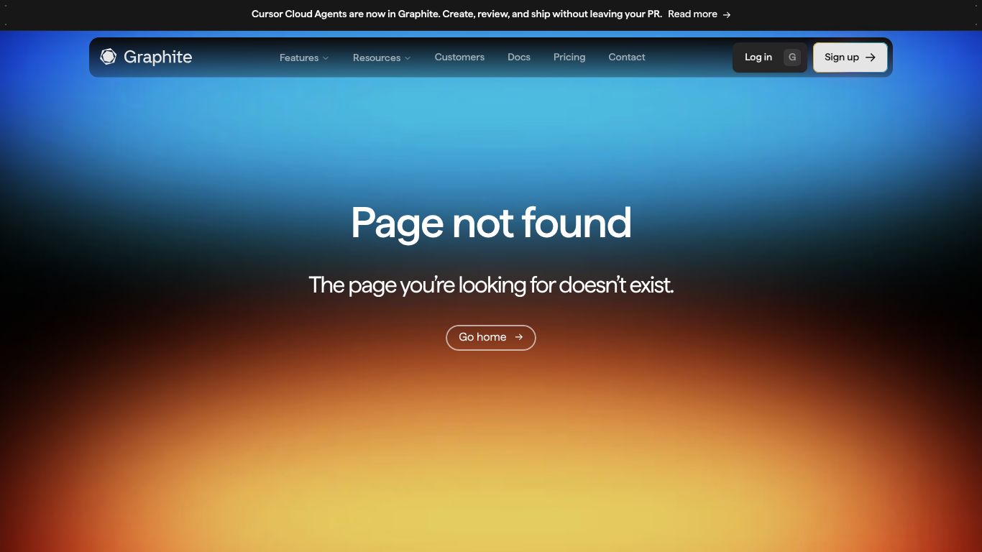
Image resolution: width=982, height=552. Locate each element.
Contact (627, 57)
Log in (770, 57)
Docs (519, 57)
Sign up (842, 57)
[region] (491, 15)
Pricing (569, 57)
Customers (460, 57)
